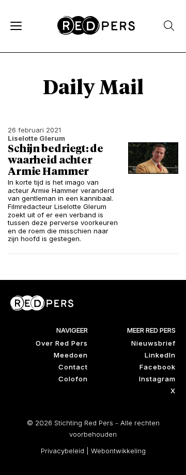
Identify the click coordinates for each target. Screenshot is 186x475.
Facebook (158, 367)
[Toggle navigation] (15, 25)
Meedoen (71, 355)
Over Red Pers (62, 343)
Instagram (157, 379)
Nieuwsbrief (153, 343)
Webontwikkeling (118, 451)
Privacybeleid (62, 451)
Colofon (73, 379)
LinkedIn (160, 355)
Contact (73, 367)
